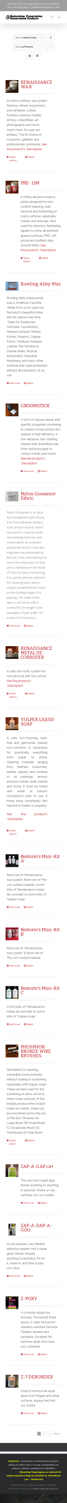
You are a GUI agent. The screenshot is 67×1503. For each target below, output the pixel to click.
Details (31, 157)
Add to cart (14, 383)
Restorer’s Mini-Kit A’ (40, 859)
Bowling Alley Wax (41, 284)
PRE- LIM (30, 183)
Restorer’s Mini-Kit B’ (40, 932)
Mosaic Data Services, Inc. (45, 1488)
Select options (13, 159)
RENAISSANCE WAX (36, 84)
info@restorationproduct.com (45, 7)
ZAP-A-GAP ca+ (37, 1166)
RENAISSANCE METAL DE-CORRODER (36, 653)
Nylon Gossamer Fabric (38, 496)
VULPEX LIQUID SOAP (37, 722)
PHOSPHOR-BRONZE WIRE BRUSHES (36, 1051)
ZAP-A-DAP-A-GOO (36, 1228)
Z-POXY (29, 1298)
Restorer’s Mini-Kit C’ (40, 990)
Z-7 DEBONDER (37, 1377)
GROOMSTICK (35, 405)
